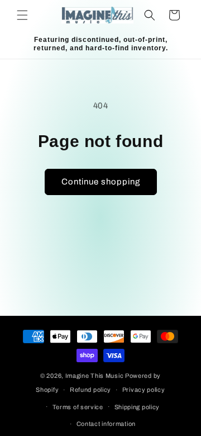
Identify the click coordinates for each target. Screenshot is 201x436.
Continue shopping (100, 181)
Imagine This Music (94, 375)
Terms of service (77, 407)
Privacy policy (143, 389)
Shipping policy (137, 407)
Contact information (106, 423)
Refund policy (90, 389)
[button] (22, 15)
